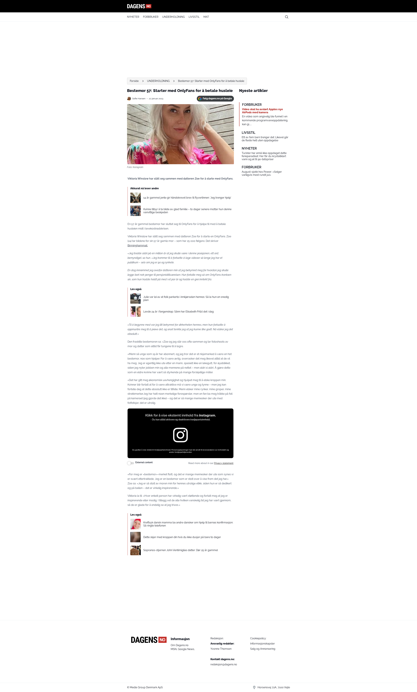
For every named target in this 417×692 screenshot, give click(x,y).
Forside (134, 81)
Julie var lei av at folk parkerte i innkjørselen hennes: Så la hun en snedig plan (186, 298)
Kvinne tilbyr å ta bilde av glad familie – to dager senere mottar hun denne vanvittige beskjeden (187, 211)
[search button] (286, 17)
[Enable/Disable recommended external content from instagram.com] (131, 463)
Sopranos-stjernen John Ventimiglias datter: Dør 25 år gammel (180, 550)
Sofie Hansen (138, 98)
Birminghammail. (138, 245)
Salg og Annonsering (262, 648)
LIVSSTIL (194, 16)
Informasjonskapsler (262, 643)
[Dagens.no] (208, 6)
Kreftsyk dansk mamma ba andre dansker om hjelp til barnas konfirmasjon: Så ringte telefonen (188, 524)
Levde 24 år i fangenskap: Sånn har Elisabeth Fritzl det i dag (178, 311)
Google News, (186, 649)
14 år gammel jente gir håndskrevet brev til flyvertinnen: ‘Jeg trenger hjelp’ (187, 197)
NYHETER (133, 16)
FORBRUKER (150, 16)
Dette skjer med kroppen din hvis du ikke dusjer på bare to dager (182, 537)
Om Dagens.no (179, 645)
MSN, (174, 649)
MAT (206, 16)
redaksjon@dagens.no (223, 664)
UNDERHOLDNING (173, 16)
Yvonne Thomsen (220, 648)
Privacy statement (223, 463)
